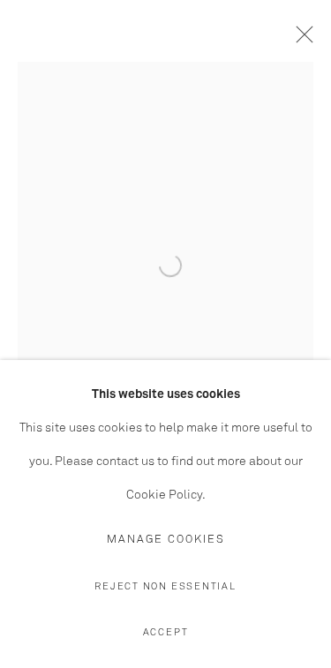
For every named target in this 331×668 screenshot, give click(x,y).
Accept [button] (166, 632)
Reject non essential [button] (165, 586)
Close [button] (300, 39)
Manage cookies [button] (166, 539)
